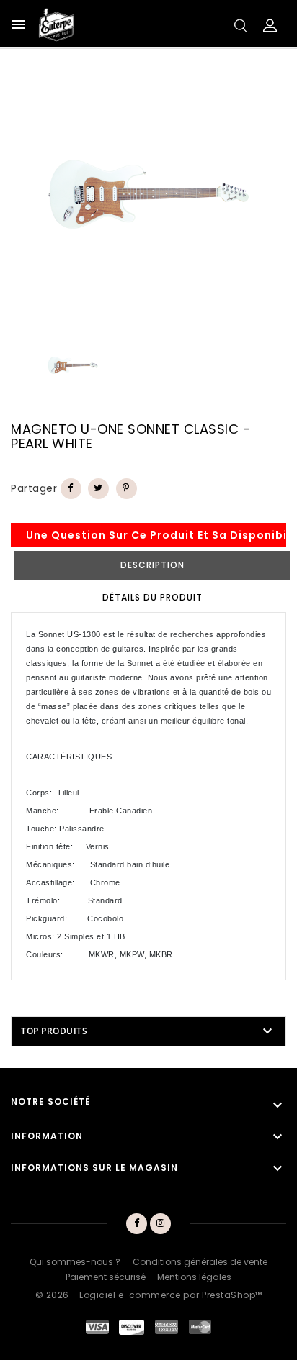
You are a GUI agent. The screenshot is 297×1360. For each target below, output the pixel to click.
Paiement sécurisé (106, 1277)
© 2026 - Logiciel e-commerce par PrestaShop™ (148, 1295)
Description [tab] (152, 565)
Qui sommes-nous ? (75, 1262)
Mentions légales (194, 1277)
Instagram (161, 1224)
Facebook (136, 1224)
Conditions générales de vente (200, 1262)
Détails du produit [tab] (152, 597)
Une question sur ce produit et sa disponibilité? (156, 535)
